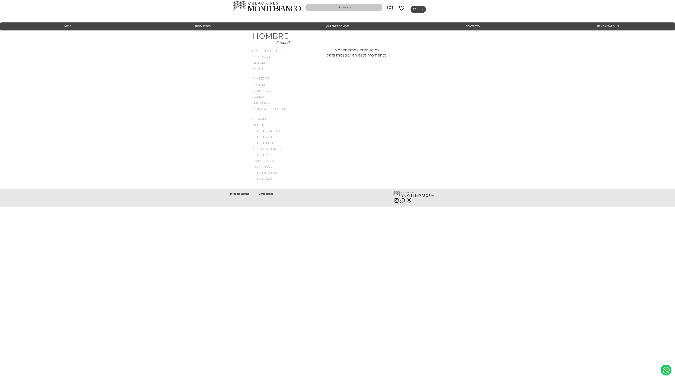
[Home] (390, 7)
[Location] (401, 8)
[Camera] (666, 370)
